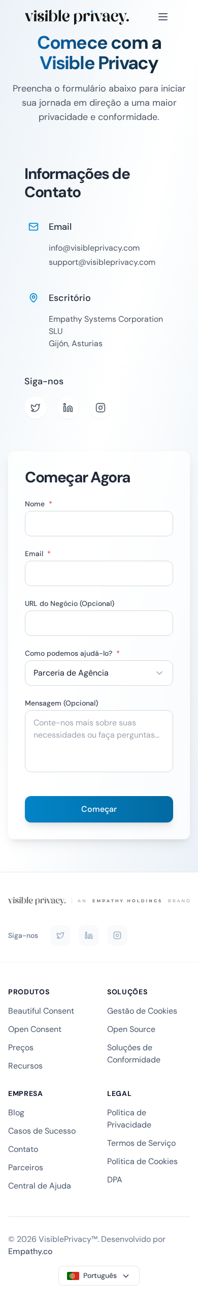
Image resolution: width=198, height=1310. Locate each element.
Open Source (131, 1029)
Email (38, 553)
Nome (38, 503)
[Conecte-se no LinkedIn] (89, 935)
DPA (114, 1179)
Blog (16, 1112)
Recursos (25, 1065)
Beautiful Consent (41, 1011)
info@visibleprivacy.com (94, 247)
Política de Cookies (142, 1161)
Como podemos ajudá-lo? (72, 653)
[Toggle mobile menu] (163, 17)
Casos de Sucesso (42, 1130)
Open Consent (34, 1029)
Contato (23, 1149)
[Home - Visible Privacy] (77, 17)
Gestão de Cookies (142, 1011)
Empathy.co (30, 1251)
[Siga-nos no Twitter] (60, 935)
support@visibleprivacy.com (102, 262)
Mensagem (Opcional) (61, 703)
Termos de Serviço (141, 1143)
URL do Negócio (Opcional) (69, 603)
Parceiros (25, 1167)
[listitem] (35, 408)
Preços (21, 1047)
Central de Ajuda (39, 1185)
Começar (99, 809)
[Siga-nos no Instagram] (117, 935)
